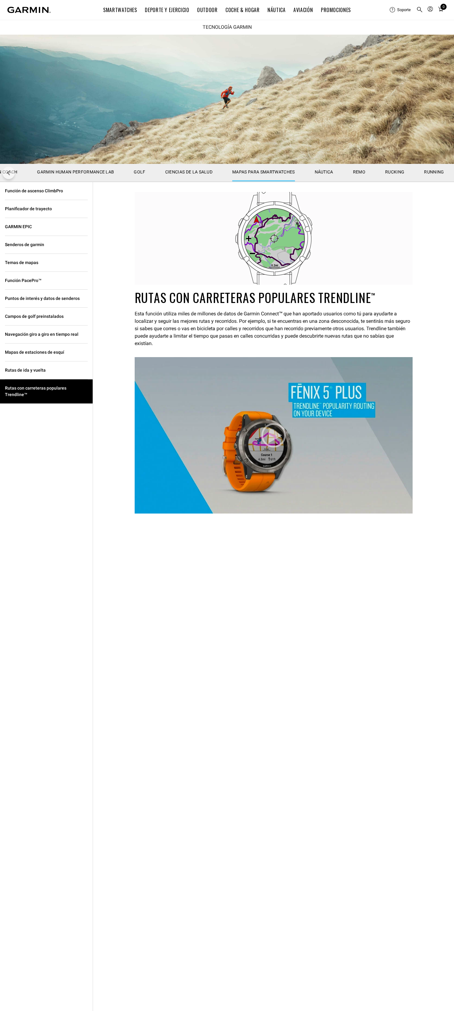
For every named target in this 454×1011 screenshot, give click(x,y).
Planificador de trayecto (28, 208)
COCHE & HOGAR (242, 10)
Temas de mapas (21, 262)
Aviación (303, 10)
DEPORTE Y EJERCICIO (167, 10)
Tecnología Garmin (227, 27)
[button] (274, 435)
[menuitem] (400, 10)
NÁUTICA (276, 10)
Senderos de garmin (24, 244)
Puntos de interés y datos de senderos (42, 298)
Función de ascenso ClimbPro (34, 190)
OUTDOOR (207, 10)
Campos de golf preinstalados (34, 316)
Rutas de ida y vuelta (25, 370)
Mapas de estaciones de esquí (34, 352)
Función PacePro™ (23, 280)
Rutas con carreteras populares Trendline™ (35, 391)
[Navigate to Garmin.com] (29, 10)
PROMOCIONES (336, 10)
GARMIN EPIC (18, 226)
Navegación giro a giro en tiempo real (41, 334)
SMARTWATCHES (120, 10)
